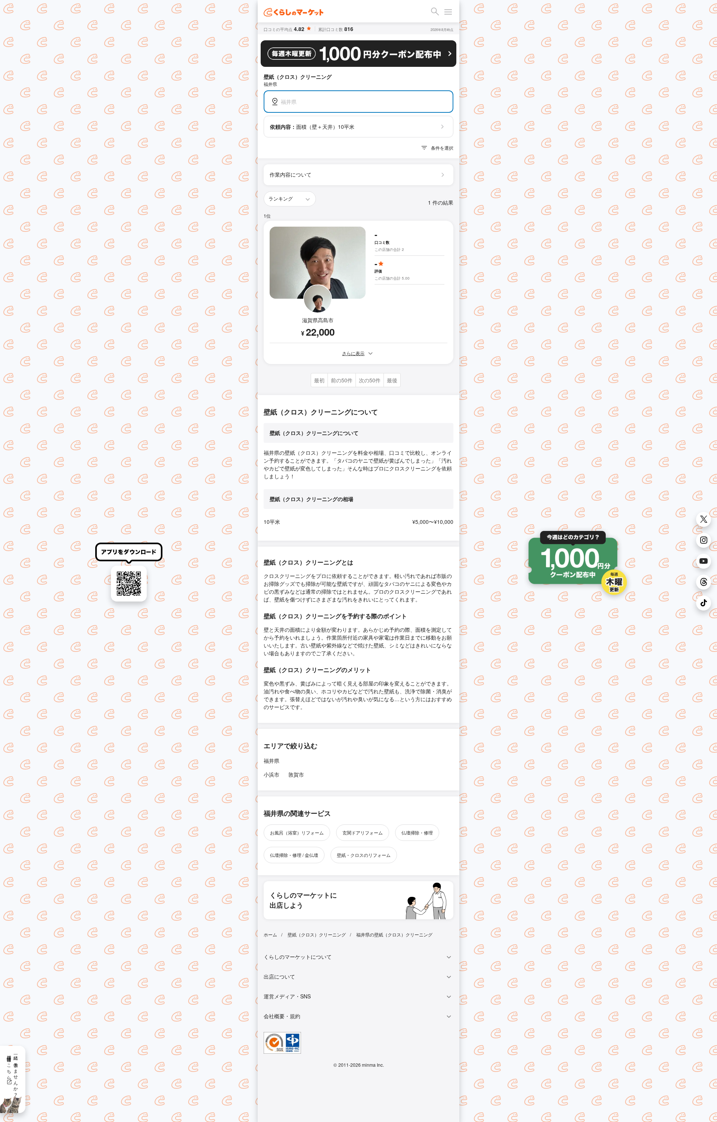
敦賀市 (296, 774)
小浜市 (271, 774)
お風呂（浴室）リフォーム (297, 832)
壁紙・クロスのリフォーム (364, 855)
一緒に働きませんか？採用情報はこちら (12, 1073)
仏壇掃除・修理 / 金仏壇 (294, 855)
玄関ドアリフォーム (362, 832)
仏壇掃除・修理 (417, 832)
